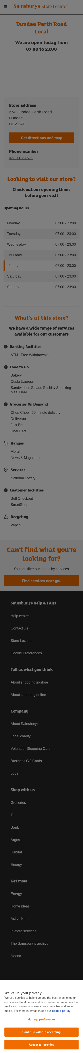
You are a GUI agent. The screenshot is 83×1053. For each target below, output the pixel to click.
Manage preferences (41, 1019)
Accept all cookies (41, 1044)
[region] (41, 1016)
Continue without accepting (41, 1032)
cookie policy (61, 1010)
